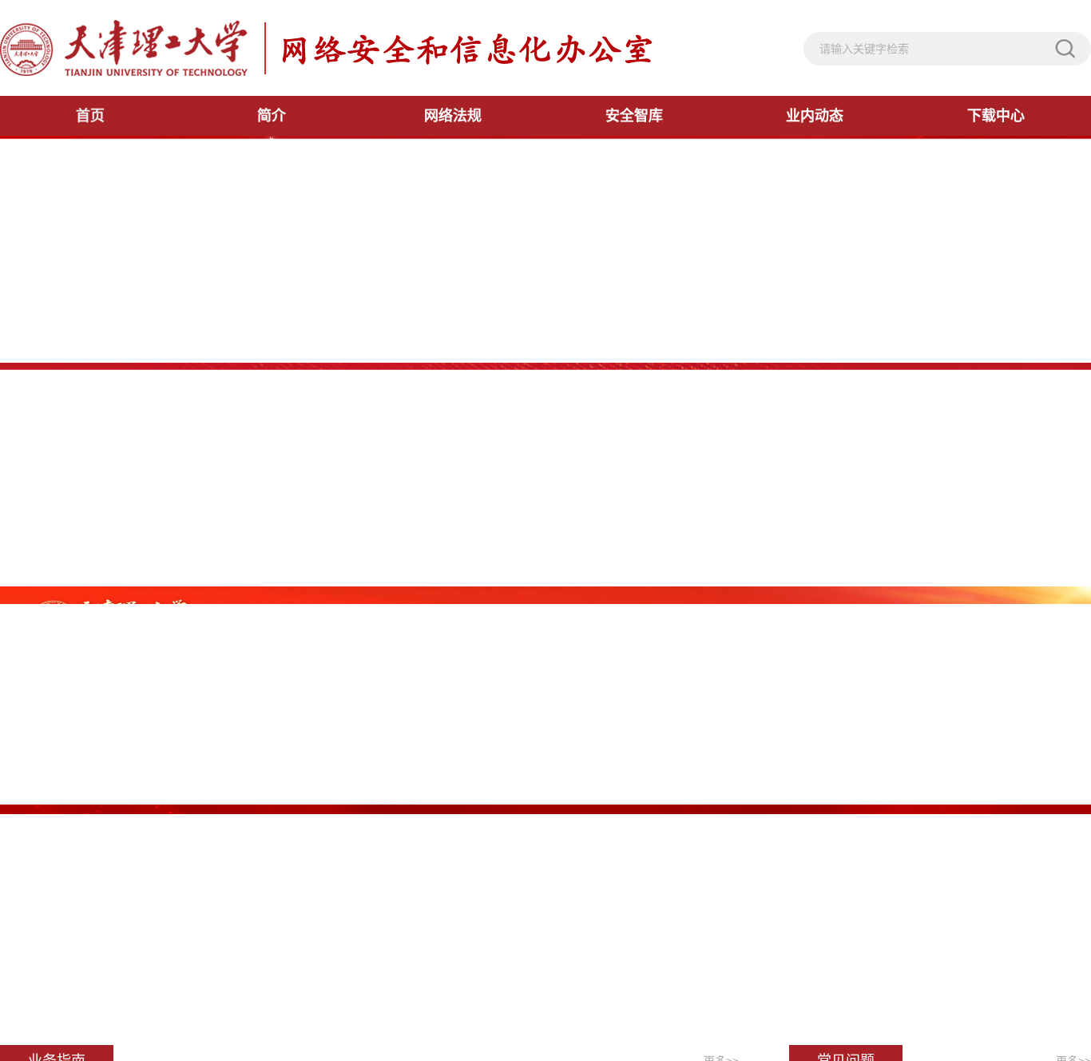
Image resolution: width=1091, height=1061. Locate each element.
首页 (90, 116)
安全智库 (634, 116)
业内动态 (814, 116)
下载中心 (996, 116)
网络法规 (453, 116)
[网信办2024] (326, 48)
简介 (271, 116)
